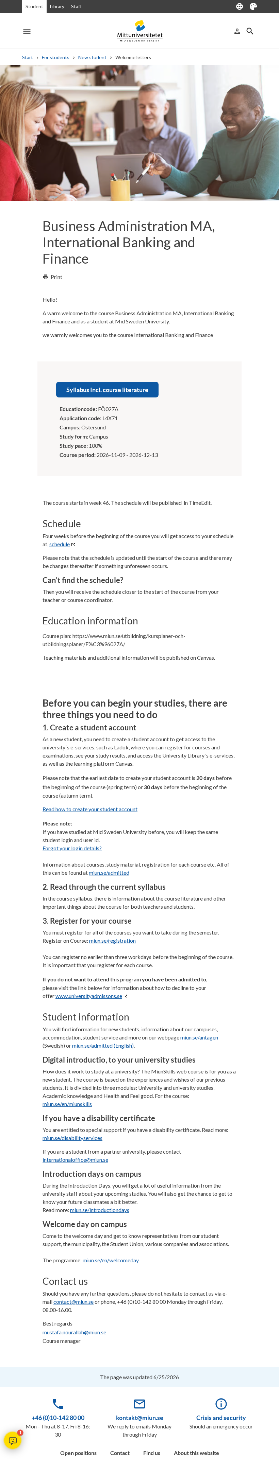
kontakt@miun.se (139, 1417)
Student (34, 6)
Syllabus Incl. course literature (107, 389)
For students (55, 57)
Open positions (78, 1453)
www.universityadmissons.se (88, 996)
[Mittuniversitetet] (139, 31)
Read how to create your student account (90, 809)
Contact (120, 1453)
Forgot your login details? (72, 848)
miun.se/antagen (199, 1037)
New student (92, 57)
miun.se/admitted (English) (103, 1045)
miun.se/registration (112, 940)
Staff (76, 6)
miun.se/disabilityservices (72, 1138)
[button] (12, 1440)
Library (57, 6)
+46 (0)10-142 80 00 (58, 1417)
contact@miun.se (73, 1301)
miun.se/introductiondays (99, 1210)
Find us (151, 1453)
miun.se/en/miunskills (67, 1104)
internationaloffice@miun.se (75, 1159)
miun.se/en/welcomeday (111, 1260)
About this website (196, 1453)
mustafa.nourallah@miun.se (74, 1332)
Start (27, 57)
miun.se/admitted (109, 872)
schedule (59, 544)
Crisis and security (221, 1417)
